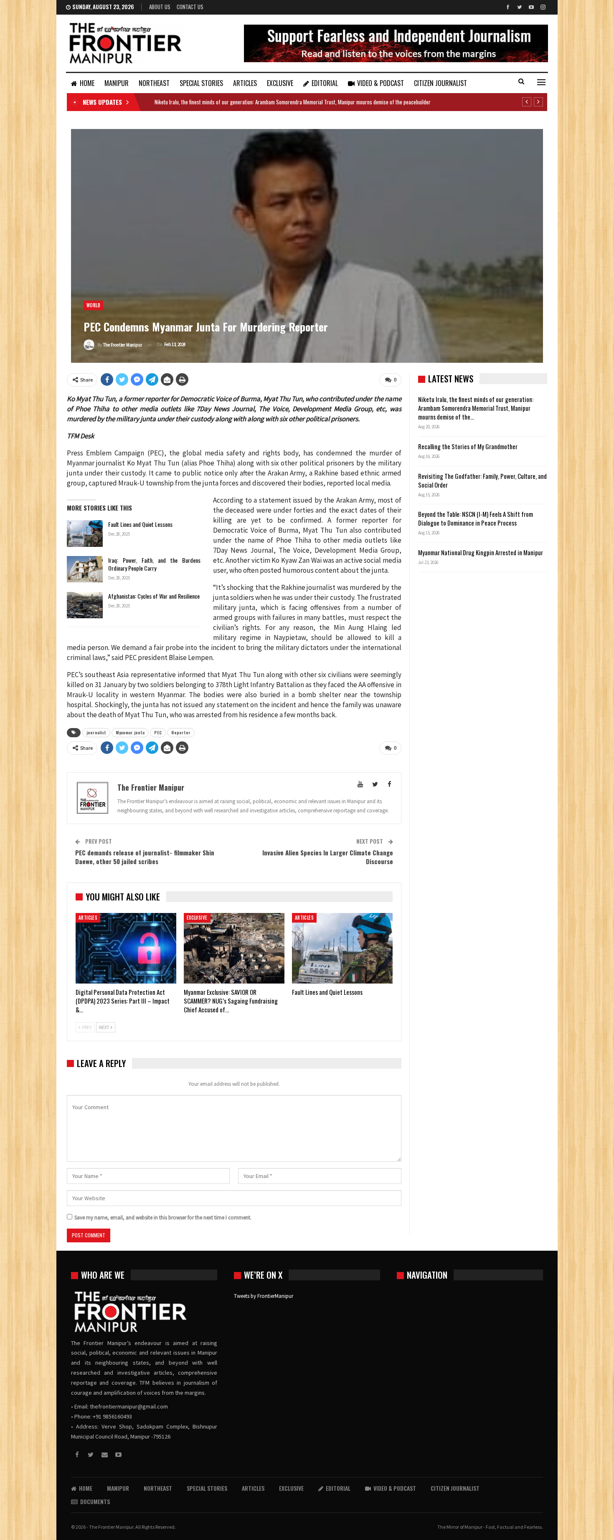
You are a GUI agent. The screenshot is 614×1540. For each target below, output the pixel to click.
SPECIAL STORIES (201, 83)
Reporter (180, 732)
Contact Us (190, 7)
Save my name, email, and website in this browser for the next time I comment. (162, 1217)
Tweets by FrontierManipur (263, 1296)
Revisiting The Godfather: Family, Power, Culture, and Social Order (482, 480)
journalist (96, 732)
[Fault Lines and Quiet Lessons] (85, 533)
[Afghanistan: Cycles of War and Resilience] (85, 605)
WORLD (93, 305)
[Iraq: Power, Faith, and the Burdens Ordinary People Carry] (85, 569)
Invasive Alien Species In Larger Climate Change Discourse (327, 857)
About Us (159, 7)
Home (87, 83)
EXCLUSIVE (280, 83)
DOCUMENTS (95, 1501)
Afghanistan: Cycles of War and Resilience (154, 596)
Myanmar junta (130, 732)
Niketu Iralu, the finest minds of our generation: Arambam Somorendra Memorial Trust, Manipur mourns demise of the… (475, 407)
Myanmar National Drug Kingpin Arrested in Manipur (480, 552)
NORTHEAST (154, 83)
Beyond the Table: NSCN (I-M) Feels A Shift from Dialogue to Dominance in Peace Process (475, 518)
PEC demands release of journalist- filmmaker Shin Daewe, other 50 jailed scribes (144, 857)
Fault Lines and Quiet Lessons (140, 524)
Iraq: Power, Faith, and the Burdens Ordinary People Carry (154, 564)
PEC (158, 732)
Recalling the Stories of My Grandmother (468, 446)
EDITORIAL (325, 83)
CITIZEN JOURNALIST (440, 83)
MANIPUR (116, 83)
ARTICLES (245, 83)
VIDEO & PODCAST (380, 83)
